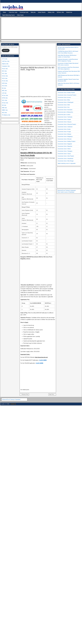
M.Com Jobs (5, 95)
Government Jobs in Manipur (64, 134)
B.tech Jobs (5, 68)
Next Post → (52, 394)
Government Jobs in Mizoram (65, 139)
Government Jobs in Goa (63, 107)
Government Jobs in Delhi (64, 104)
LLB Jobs (4, 93)
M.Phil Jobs (5, 98)
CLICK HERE (43, 360)
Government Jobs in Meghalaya (65, 136)
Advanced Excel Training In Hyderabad (66, 190)
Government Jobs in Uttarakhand (65, 158)
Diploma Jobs (5, 63)
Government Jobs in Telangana (65, 151)
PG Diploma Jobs (6, 115)
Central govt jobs (24, 12)
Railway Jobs (51, 12)
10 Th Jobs (4, 58)
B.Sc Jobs (4, 73)
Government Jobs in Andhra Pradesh (66, 92)
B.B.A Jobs (4, 78)
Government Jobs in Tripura (64, 153)
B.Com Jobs (5, 80)
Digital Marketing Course (8, 15)
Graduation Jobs (6, 66)
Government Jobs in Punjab (64, 131)
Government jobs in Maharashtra (65, 112)
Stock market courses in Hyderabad (65, 192)
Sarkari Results (41, 12)
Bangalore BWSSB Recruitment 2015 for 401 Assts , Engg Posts (37, 69)
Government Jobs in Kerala (64, 129)
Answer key (69, 12)
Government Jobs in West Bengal (65, 161)
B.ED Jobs (4, 83)
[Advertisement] (40, 28)
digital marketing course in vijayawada (66, 163)
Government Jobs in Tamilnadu (65, 117)
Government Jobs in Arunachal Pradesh (67, 95)
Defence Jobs (60, 12)
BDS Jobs (4, 90)
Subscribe (5, 50)
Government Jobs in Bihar (64, 100)
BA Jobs (4, 88)
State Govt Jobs (13, 12)
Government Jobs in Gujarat (64, 119)
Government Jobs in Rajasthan (65, 146)
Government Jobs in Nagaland (65, 143)
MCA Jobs (4, 112)
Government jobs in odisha (64, 114)
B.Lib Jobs (4, 85)
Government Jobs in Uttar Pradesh (66, 156)
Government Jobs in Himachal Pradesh (67, 124)
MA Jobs (4, 105)
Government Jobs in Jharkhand (65, 126)
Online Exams (20, 15)
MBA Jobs (4, 107)
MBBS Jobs (5, 110)
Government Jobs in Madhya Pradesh (66, 141)
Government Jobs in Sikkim (64, 148)
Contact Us (13, 404)
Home (4, 12)
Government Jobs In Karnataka (65, 109)
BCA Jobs (4, 71)
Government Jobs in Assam (64, 97)
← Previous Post (24, 394)
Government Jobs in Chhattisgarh (65, 102)
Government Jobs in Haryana (64, 121)
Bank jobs (33, 12)
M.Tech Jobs (5, 102)
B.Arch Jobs (5, 76)
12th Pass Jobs (5, 61)
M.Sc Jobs (4, 100)
